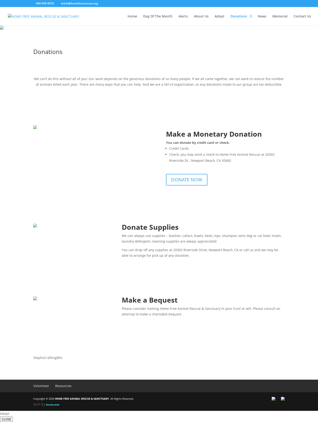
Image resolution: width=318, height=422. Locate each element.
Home (132, 16)
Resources (63, 386)
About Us (201, 16)
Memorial (280, 16)
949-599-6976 (45, 3)
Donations (238, 16)
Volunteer (41, 386)
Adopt (219, 16)
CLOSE (6, 419)
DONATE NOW (186, 179)
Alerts (183, 16)
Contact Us (302, 16)
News (262, 16)
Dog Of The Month (158, 16)
